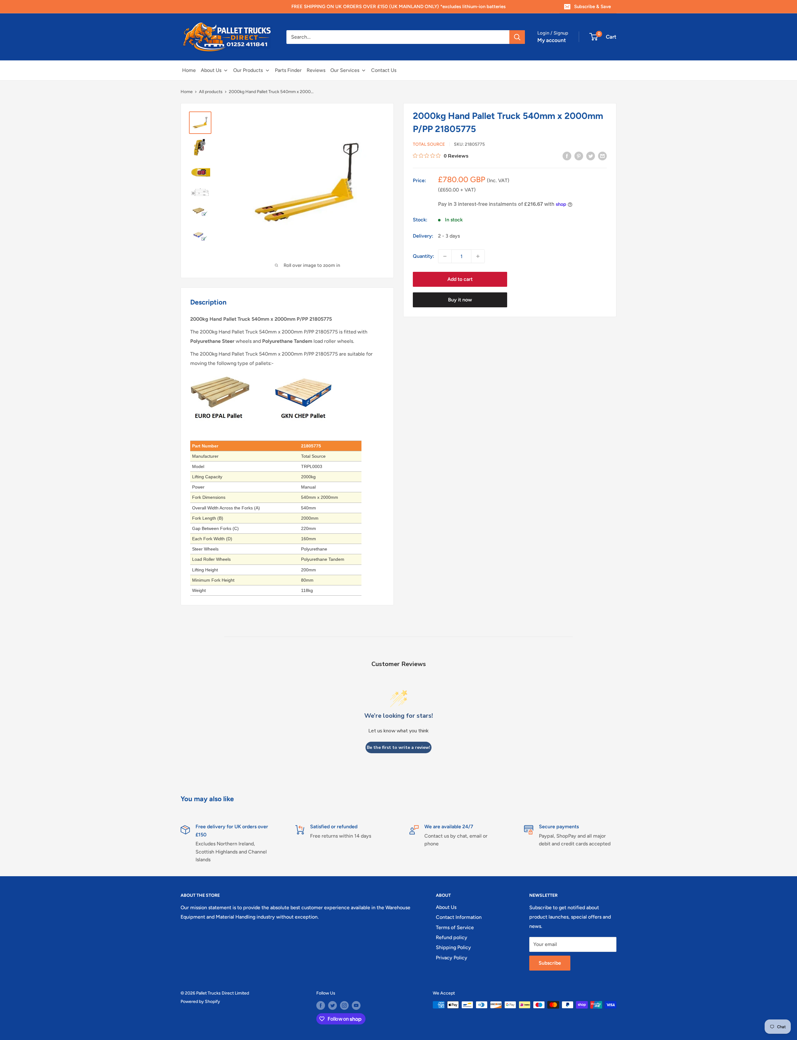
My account (551, 40)
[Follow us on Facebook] (320, 1005)
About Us (446, 907)
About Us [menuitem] (211, 70)
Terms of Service (455, 927)
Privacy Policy (451, 958)
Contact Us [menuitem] (383, 70)
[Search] (517, 37)
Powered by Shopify (200, 1001)
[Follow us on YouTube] (356, 1005)
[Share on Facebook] (567, 155)
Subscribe (550, 963)
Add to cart (460, 279)
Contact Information (459, 917)
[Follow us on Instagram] (344, 1005)
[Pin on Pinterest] (578, 155)
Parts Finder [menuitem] (288, 70)
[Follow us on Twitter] (332, 1005)
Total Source (429, 144)
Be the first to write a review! (398, 747)
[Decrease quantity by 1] (444, 256)
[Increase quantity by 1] (477, 256)
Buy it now (460, 300)
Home (187, 91)
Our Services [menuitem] (344, 70)
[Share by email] (602, 155)
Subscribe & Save (592, 6)
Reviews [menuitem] (316, 70)
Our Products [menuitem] (248, 70)
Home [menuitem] (189, 70)
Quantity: (423, 256)
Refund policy (451, 937)
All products (211, 91)
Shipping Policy (453, 947)
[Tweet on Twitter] (590, 155)
